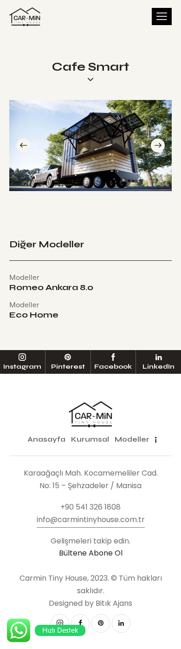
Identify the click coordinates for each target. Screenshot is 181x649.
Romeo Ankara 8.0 (51, 287)
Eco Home (33, 315)
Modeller (24, 277)
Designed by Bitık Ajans (90, 603)
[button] (23, 145)
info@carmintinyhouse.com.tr (91, 519)
